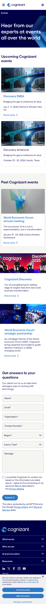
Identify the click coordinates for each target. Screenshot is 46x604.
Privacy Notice (16, 489)
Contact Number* (13, 426)
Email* (7, 407)
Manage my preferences (23, 602)
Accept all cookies (23, 590)
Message (8, 453)
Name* (7, 398)
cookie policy (31, 582)
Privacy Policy (21, 507)
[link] (16, 5)
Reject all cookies (23, 596)
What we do (8, 539)
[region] (23, 589)
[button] (43, 5)
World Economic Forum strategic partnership (19, 331)
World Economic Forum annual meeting (18, 219)
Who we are (8, 546)
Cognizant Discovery (18, 279)
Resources (7, 561)
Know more (9, 115)
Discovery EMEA (13, 96)
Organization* (11, 416)
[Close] (43, 576)
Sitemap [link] (5, 573)
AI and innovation (11, 554)
